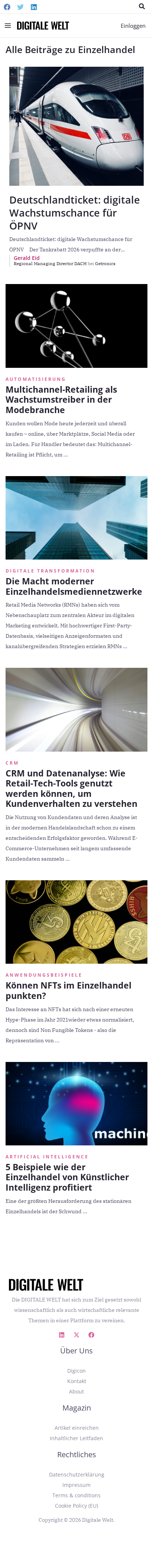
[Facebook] (7, 7)
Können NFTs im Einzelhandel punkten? (68, 990)
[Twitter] (20, 7)
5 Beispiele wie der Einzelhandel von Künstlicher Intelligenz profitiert (67, 1177)
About (76, 1391)
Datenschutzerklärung (76, 1474)
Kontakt (76, 1381)
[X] (76, 1335)
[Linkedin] (33, 7)
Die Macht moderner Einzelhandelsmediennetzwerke (74, 586)
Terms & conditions (76, 1495)
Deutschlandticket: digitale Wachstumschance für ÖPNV (74, 212)
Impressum (76, 1484)
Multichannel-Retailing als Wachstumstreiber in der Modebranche (61, 399)
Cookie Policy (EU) (76, 1505)
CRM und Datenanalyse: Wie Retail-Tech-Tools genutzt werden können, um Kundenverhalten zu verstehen (71, 788)
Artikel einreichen (77, 1427)
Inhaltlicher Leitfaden (76, 1438)
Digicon (76, 1370)
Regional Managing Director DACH (54, 263)
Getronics (105, 263)
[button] (142, 6)
